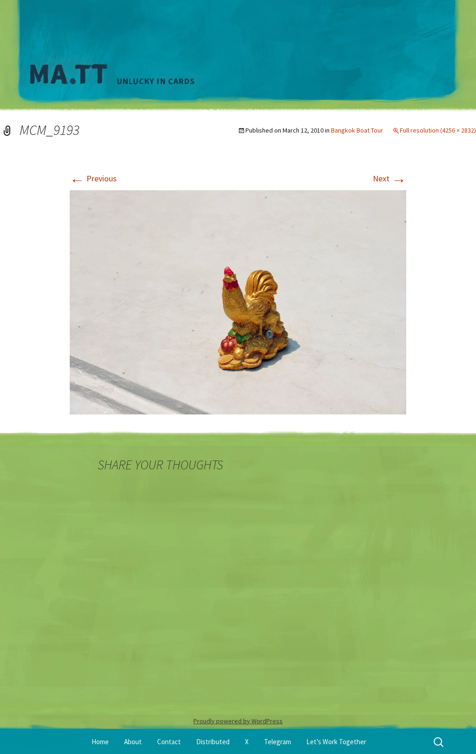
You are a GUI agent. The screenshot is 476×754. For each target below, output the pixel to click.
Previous (93, 178)
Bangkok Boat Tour (357, 130)
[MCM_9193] (238, 301)
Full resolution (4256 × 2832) (438, 130)
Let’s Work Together (336, 741)
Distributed (213, 741)
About (133, 741)
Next (389, 178)
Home (100, 741)
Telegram (277, 741)
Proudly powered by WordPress (238, 721)
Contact (169, 741)
